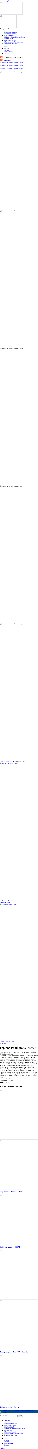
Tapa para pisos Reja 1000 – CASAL (14, 1352)
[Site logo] (11, 14)
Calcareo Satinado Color (7, 1041)
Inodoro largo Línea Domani (8, 901)
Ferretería (7, 761)
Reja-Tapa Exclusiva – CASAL (12, 1192)
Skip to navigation (5, 1)
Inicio (2, 761)
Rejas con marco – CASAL (10, 1247)
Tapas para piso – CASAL (10, 1407)
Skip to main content (17, 1)
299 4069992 (7, 60)
